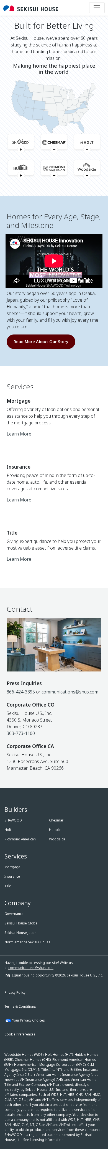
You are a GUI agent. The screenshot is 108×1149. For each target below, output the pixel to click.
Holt (7, 829)
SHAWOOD (13, 820)
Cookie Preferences (19, 1034)
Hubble (55, 829)
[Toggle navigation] (97, 7)
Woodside (57, 839)
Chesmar (56, 820)
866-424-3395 (21, 692)
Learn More (19, 434)
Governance (14, 913)
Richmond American (20, 839)
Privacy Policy (14, 992)
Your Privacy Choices (28, 1020)
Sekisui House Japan (20, 932)
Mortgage (12, 867)
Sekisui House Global (21, 923)
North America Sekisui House (27, 942)
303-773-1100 (21, 733)
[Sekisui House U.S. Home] (30, 7)
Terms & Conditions (20, 1006)
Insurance (12, 876)
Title (7, 886)
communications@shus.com (70, 692)
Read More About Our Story (41, 341)
